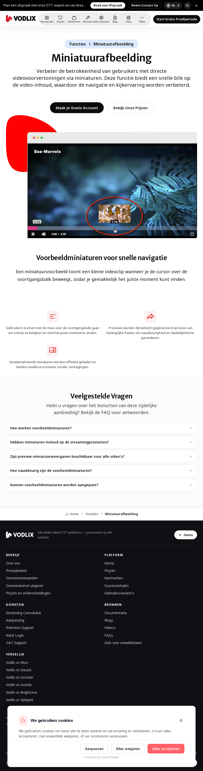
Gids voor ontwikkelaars (123, 643)
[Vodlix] (21, 18)
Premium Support (20, 627)
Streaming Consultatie (23, 613)
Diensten (15, 605)
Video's (110, 627)
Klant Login (15, 635)
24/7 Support (16, 643)
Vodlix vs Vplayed (19, 700)
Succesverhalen (116, 585)
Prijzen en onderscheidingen (28, 593)
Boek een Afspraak (108, 5)
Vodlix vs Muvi (17, 662)
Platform (113, 555)
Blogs (108, 620)
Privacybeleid (16, 570)
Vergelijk (15, 654)
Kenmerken (113, 578)
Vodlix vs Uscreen (19, 677)
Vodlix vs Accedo (19, 685)
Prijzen (109, 570)
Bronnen (113, 605)
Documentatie (115, 613)
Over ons (13, 563)
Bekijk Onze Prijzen (130, 107)
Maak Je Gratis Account (77, 107)
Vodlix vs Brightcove (21, 692)
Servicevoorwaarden (22, 578)
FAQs (108, 635)
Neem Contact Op (144, 5)
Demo (188, 535)
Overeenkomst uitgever (24, 585)
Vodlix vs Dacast (18, 670)
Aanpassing (15, 620)
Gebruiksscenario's (119, 593)
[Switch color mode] (187, 5)
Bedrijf (13, 555)
